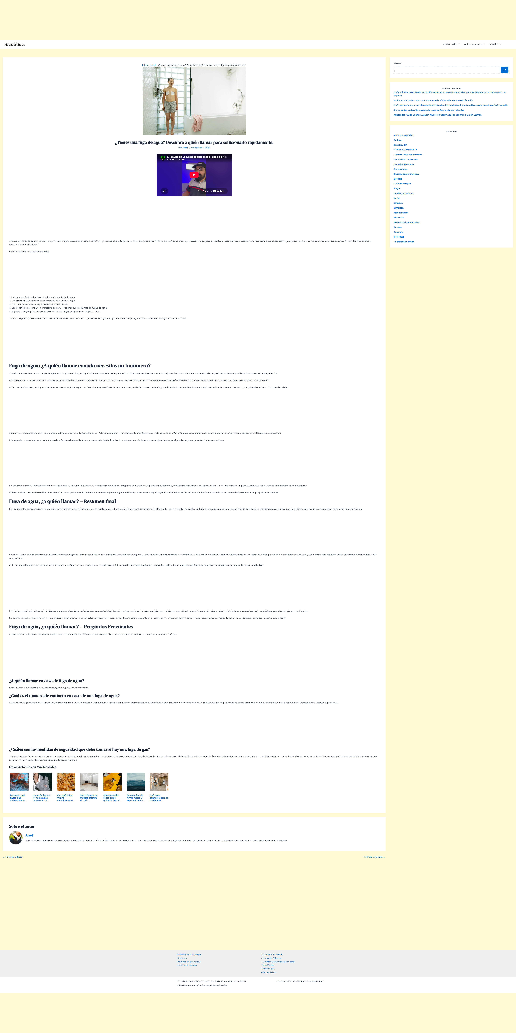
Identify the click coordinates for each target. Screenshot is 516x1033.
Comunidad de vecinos (406, 159)
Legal (397, 198)
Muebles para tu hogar (189, 954)
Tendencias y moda (404, 241)
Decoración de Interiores (406, 174)
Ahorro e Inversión (403, 135)
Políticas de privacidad (189, 961)
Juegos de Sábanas (271, 958)
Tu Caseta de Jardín (271, 954)
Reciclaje (398, 232)
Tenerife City (267, 965)
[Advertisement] (258, 20)
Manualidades (401, 212)
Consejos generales (404, 164)
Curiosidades (400, 169)
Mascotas (399, 217)
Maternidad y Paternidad (407, 222)
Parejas (398, 227)
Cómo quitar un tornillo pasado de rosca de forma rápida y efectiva (429, 110)
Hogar (397, 188)
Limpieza (399, 207)
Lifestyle (398, 203)
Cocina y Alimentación (405, 149)
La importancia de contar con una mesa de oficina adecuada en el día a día (433, 100)
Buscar (397, 63)
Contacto (182, 958)
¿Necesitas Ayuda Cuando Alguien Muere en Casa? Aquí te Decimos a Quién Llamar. (438, 114)
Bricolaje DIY (400, 145)
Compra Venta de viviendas (408, 154)
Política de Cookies (187, 965)
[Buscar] (504, 70)
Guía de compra (402, 183)
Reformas (399, 236)
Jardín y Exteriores (404, 193)
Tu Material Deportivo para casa (277, 961)
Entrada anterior (13, 857)
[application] (458, 44)
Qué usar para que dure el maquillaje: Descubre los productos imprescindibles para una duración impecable (451, 105)
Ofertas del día (269, 972)
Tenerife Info (268, 968)
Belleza (398, 140)
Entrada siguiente (374, 857)
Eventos (398, 178)
